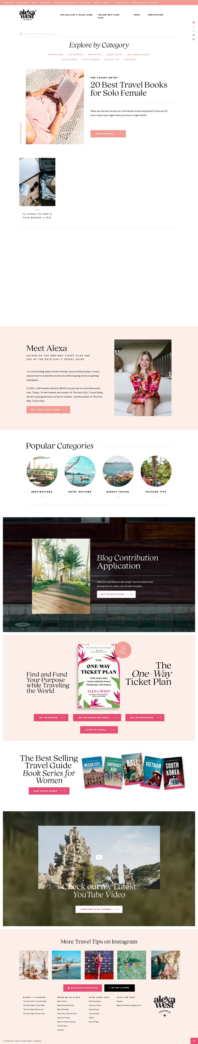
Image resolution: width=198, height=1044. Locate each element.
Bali (37, 210)
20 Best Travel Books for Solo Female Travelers (128, 93)
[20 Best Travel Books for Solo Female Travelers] (120, 133)
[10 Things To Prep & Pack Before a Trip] (37, 182)
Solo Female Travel (21, 133)
